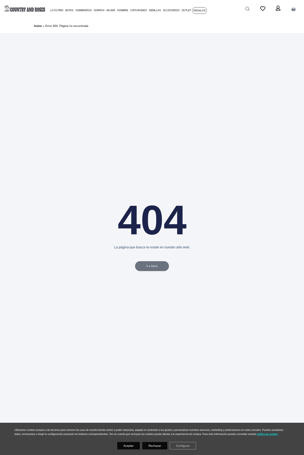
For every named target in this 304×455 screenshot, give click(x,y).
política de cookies (267, 434)
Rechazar (154, 445)
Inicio (38, 25)
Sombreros (83, 10)
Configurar (183, 445)
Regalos (200, 10)
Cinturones (138, 10)
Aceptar (128, 445)
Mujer (111, 10)
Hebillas (155, 10)
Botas (69, 10)
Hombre (122, 10)
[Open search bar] (247, 9)
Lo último (56, 10)
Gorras (99, 10)
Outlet (186, 10)
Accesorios (171, 10)
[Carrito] (293, 9)
